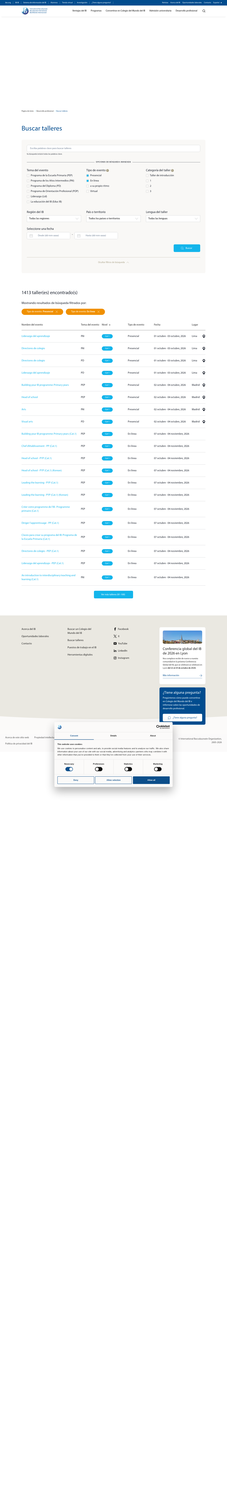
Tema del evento (90, 325)
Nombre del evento (32, 325)
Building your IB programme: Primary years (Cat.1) (49, 434)
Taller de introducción (162, 175)
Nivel (106, 325)
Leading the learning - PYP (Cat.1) (40, 483)
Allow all (151, 780)
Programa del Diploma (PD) (46, 186)
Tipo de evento (136, 325)
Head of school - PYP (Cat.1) (37, 458)
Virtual (94, 191)
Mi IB (17, 3)
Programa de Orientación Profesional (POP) (55, 191)
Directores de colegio (33, 348)
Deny (75, 780)
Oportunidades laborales (192, 3)
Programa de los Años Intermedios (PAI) (52, 180)
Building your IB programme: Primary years (45, 385)
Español (216, 3)
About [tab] (153, 736)
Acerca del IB (175, 3)
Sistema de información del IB (34, 3)
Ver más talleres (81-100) (113, 595)
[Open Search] (204, 11)
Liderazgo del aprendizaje (36, 336)
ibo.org (8, 3)
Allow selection (114, 780)
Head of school (30, 397)
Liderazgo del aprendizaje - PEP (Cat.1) (43, 563)
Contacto (207, 3)
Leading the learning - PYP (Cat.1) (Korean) (45, 495)
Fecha (157, 325)
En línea (94, 180)
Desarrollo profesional (45, 111)
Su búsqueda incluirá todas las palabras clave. (44, 154)
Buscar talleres (62, 111)
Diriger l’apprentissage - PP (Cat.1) (40, 523)
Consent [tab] (74, 736)
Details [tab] (113, 736)
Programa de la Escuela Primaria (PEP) (52, 175)
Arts (24, 409)
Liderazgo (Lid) (39, 196)
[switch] (98, 769)
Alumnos (54, 3)
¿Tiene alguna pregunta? (101, 3)
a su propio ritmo (99, 186)
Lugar (195, 325)
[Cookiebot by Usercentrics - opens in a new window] (158, 727)
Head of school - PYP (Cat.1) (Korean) (42, 470)
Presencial (96, 175)
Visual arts (27, 421)
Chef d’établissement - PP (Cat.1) (39, 446)
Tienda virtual (67, 3)
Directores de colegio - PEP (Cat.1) (40, 551)
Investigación (82, 3)
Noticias (165, 3)
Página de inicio (28, 111)
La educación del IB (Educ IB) (46, 202)
